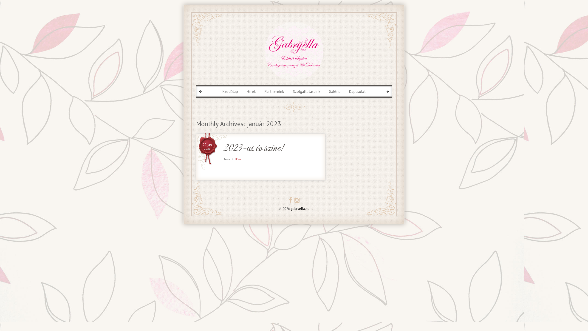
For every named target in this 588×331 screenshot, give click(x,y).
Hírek (251, 91)
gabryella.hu (299, 208)
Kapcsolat (357, 91)
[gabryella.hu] (294, 51)
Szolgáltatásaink (306, 91)
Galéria (334, 91)
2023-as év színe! (254, 149)
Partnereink (274, 91)
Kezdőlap (230, 91)
